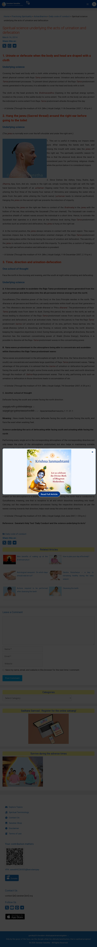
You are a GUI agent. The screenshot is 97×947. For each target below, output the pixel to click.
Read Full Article (49, 494)
